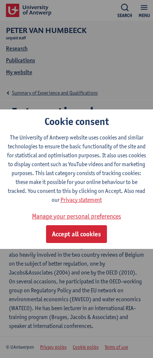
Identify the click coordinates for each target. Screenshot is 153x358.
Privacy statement (81, 199)
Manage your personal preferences (76, 216)
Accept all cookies (76, 234)
